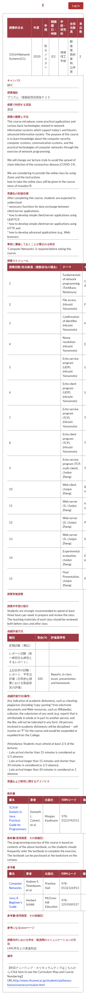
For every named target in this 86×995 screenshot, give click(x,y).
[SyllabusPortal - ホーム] (43, 5)
